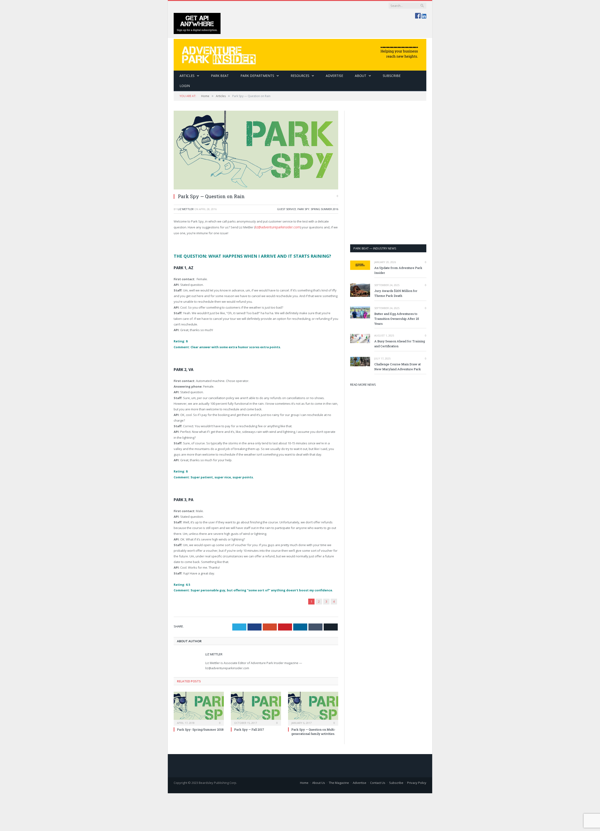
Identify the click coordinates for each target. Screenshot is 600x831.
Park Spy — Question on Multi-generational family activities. (313, 731)
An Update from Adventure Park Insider (398, 270)
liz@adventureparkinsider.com (277, 227)
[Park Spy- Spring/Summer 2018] (199, 707)
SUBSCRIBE (392, 75)
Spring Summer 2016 (324, 209)
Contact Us (377, 782)
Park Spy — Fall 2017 (249, 729)
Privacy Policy (416, 782)
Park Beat (220, 75)
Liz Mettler (186, 209)
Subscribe (396, 782)
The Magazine (339, 782)
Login (185, 85)
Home (304, 782)
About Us (318, 782)
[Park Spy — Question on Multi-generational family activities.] (313, 707)
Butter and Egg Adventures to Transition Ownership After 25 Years (396, 319)
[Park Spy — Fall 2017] (256, 707)
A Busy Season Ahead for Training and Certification (399, 343)
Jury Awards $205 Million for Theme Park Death (395, 293)
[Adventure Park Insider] (300, 54)
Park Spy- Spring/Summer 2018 (200, 729)
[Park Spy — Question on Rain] (256, 150)
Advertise (334, 75)
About (360, 75)
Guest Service (286, 209)
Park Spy (303, 209)
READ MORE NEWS (363, 384)
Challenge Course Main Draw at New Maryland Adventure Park (397, 366)
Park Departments (257, 75)
